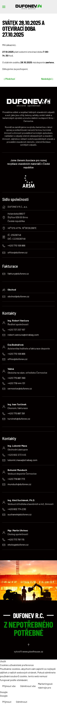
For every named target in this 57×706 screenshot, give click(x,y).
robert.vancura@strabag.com (23, 334)
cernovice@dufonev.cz (20, 388)
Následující (46, 78)
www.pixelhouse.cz (32, 651)
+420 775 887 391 (16, 413)
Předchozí (10, 78)
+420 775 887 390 (16, 377)
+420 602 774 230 (17, 509)
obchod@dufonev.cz (18, 296)
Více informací (47, 694)
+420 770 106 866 (16, 353)
